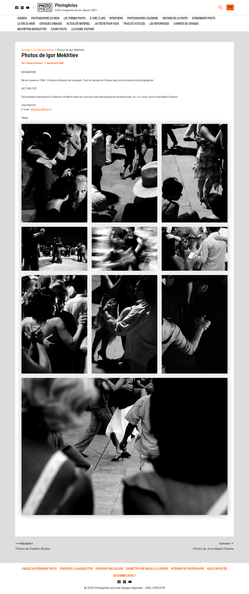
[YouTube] (27, 7)
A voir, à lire (97, 17)
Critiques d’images (50, 23)
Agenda (22, 17)
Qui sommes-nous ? (124, 575)
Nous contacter (217, 568)
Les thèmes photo (74, 17)
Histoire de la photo (175, 17)
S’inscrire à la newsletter (76, 568)
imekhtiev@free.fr (41, 109)
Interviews (116, 17)
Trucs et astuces (134, 23)
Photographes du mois (45, 17)
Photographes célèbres (142, 17)
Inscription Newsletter (31, 28)
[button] (220, 7)
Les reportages (159, 23)
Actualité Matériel (78, 23)
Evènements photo (203, 17)
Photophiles (66, 5)
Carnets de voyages (186, 23)
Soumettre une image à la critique (147, 568)
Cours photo (59, 28)
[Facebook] (16, 7)
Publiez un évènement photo (39, 568)
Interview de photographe (187, 568)
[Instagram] (22, 7)
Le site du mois (26, 23)
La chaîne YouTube (82, 28)
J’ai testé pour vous (106, 23)
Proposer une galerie (109, 568)
